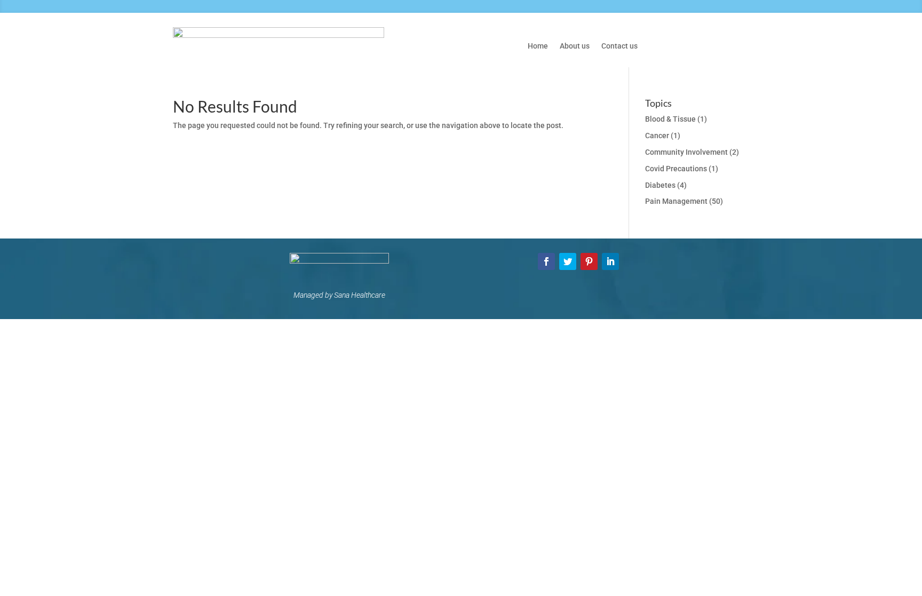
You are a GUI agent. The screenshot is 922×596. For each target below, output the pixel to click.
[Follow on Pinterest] (589, 261)
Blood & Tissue (670, 119)
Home (538, 46)
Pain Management (676, 201)
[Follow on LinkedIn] (610, 261)
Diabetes (660, 185)
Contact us (619, 46)
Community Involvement (686, 152)
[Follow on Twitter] (567, 261)
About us (575, 46)
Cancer (657, 135)
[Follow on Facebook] (546, 261)
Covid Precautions (676, 168)
